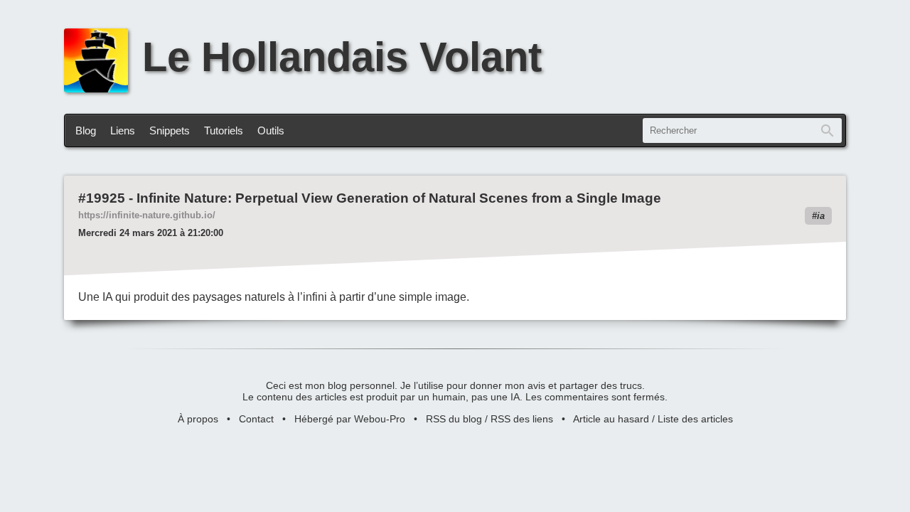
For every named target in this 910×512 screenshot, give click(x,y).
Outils (270, 130)
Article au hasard (611, 419)
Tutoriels (223, 130)
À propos (198, 419)
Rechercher (827, 130)
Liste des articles (695, 419)
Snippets (169, 130)
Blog (85, 130)
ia (821, 215)
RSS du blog (454, 419)
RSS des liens (522, 419)
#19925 (101, 198)
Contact (256, 419)
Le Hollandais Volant (342, 57)
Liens (122, 130)
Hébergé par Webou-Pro (349, 419)
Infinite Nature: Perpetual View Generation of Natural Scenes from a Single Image (398, 198)
